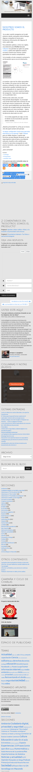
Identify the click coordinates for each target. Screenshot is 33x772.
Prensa (3, 541)
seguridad (10, 680)
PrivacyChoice (6, 156)
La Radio (3, 524)
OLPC (2, 533)
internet (17, 669)
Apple (13, 654)
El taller (3, 506)
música (16, 672)
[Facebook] (4, 165)
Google (19, 667)
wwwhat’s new (7, 158)
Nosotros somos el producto (14, 28)
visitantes (18, 713)
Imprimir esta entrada (9, 182)
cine (19, 657)
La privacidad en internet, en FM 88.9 (16, 304)
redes (3, 677)
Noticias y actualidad (7, 532)
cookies (5, 50)
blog (23, 654)
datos (11, 661)
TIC (28, 680)
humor (25, 667)
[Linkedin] (12, 165)
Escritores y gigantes (7, 512)
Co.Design (6, 154)
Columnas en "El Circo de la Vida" (10, 492)
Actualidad (6, 654)
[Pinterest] (15, 165)
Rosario (3, 681)
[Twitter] (7, 165)
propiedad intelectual (18, 674)
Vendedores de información (20, 301)
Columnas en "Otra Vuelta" (9, 494)
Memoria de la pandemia (8, 526)
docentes (25, 661)
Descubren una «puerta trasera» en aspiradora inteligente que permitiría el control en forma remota (14, 439)
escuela (19, 664)
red (27, 674)
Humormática (5, 523)
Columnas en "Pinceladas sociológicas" (12, 495)
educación (11, 663)
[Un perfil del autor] (14, 356)
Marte (22, 669)
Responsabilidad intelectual (9, 432)
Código (28, 251)
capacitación (6, 658)
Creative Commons (7, 501)
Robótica (28, 677)
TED (2, 550)
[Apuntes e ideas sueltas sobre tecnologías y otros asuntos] (16, 7)
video (7, 683)
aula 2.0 (19, 654)
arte (16, 654)
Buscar (28, 468)
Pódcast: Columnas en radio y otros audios (13, 571)
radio (25, 674)
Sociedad (3, 546)
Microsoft (11, 672)
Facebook (5, 667)
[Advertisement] (16, 201)
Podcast (3, 539)
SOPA (26, 680)
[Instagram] (27, 165)
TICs (3, 684)
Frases (3, 517)
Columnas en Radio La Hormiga (10, 497)
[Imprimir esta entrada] (2, 182)
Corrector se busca (6, 499)
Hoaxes (3, 521)
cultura (5, 660)
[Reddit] (10, 165)
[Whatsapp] (24, 165)
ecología (3, 664)
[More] (4, 168)
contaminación (23, 657)
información (7, 669)
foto (10, 666)
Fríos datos (4, 427)
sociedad (20, 680)
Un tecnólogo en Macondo (8, 551)
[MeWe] (18, 165)
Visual (22, 251)
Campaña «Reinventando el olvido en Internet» (15, 562)
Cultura (3, 503)
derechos (17, 661)
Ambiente (4, 488)
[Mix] (21, 165)
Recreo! (3, 544)
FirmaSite (7, 771)
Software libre (5, 548)
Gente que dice (5, 519)
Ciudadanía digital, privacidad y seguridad (12, 490)
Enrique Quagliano (22, 174)
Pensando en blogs (6, 537)
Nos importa (5, 528)
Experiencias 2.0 (6, 515)
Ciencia (14, 657)
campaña (27, 654)
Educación (4, 505)
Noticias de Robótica (7, 530)
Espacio (3, 514)
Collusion (5, 48)
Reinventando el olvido (15, 677)
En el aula (4, 508)
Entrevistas (4, 510)
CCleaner (25, 133)
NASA (20, 672)
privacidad (9, 675)
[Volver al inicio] (6, 716)
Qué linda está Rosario (7, 542)
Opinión (3, 535)
